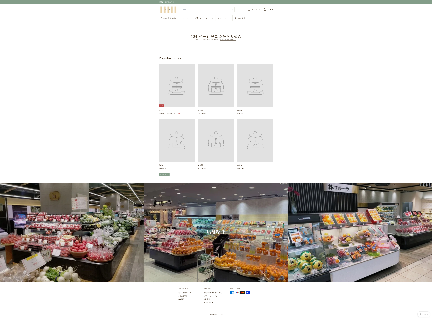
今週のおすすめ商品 (169, 18)
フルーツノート (224, 18)
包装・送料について (185, 293)
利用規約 (207, 299)
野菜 (197, 18)
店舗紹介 (181, 299)
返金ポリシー (208, 302)
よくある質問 (240, 18)
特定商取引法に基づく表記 (213, 293)
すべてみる (164, 174)
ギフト (209, 18)
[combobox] (208, 9)
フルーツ (185, 18)
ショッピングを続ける (228, 39)
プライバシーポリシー (211, 296)
